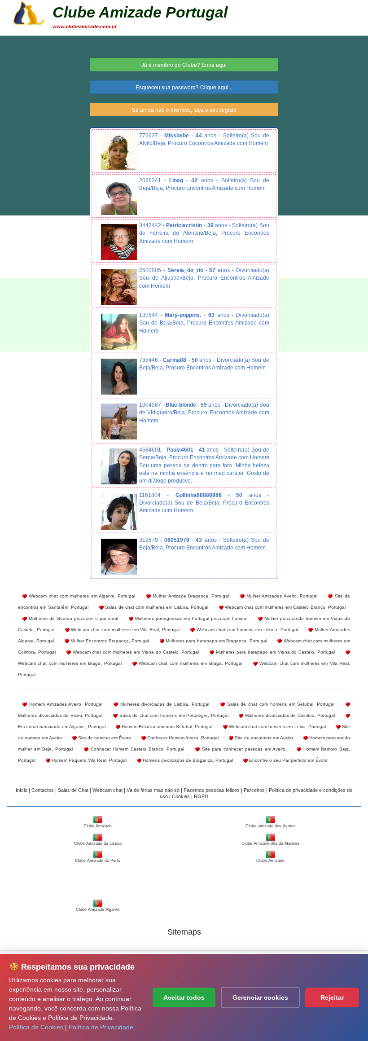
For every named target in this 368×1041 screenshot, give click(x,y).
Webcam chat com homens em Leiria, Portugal (277, 726)
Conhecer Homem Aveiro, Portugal (182, 737)
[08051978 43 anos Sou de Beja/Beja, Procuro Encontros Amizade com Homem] (119, 557)
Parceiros (254, 790)
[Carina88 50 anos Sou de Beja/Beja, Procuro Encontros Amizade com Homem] (119, 377)
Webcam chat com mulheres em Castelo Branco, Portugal (284, 607)
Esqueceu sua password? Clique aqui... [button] (184, 87)
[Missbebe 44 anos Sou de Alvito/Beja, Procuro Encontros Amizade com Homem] (119, 152)
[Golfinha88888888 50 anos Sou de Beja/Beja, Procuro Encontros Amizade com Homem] (119, 512)
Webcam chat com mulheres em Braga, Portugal (189, 663)
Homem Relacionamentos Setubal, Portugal (166, 726)
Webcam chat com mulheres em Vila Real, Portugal (125, 629)
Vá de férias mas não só (153, 790)
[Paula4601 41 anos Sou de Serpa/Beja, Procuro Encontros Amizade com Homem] (119, 466)
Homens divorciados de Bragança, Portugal (187, 760)
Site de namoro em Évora (104, 737)
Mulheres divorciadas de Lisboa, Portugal (163, 704)
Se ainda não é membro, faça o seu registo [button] (184, 109)
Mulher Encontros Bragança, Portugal (109, 640)
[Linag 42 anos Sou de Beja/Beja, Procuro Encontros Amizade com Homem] (119, 197)
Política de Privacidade (101, 1027)
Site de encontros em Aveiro (263, 737)
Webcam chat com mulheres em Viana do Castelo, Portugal (135, 652)
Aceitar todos (184, 997)
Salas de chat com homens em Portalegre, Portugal (173, 715)
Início (21, 790)
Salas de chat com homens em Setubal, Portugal (279, 704)
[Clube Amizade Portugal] (29, 12)
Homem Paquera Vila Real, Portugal (88, 760)
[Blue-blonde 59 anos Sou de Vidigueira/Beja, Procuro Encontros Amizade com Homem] (119, 421)
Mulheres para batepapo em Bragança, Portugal (215, 640)
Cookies (181, 796)
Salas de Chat (73, 790)
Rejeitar (332, 997)
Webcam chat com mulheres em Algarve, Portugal (81, 595)
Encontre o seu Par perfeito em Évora (288, 760)
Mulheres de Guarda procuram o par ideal (72, 618)
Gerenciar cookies (260, 997)
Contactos (42, 790)
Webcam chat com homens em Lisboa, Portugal (246, 629)
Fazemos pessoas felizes (212, 790)
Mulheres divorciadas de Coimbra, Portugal (289, 715)
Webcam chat (107, 790)
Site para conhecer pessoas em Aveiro (242, 749)
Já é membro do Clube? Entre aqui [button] (184, 64)
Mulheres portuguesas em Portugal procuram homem (190, 618)
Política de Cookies (36, 1027)
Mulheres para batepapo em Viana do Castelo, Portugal (274, 652)
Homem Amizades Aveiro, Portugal (64, 704)
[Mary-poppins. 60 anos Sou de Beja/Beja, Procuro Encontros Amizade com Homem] (119, 332)
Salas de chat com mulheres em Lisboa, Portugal (156, 607)
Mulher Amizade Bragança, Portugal (190, 595)
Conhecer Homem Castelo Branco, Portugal (136, 749)
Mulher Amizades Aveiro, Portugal (281, 595)
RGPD (201, 796)
